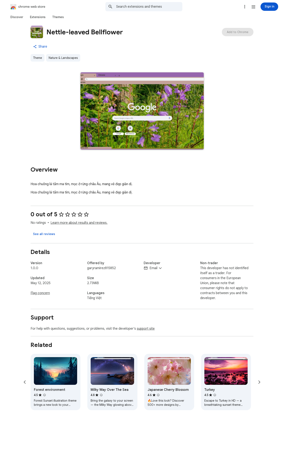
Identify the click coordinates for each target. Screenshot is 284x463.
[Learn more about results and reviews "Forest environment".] (44, 395)
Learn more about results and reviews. (79, 223)
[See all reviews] (44, 234)
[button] (253, 7)
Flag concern (40, 293)
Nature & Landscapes (63, 58)
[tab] (17, 17)
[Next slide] (259, 382)
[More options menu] (245, 6)
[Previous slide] (25, 382)
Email (153, 268)
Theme (37, 58)
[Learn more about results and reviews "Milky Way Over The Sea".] (101, 395)
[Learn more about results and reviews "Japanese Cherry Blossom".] (158, 395)
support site (146, 329)
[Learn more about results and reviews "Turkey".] (215, 395)
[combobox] (149, 6)
